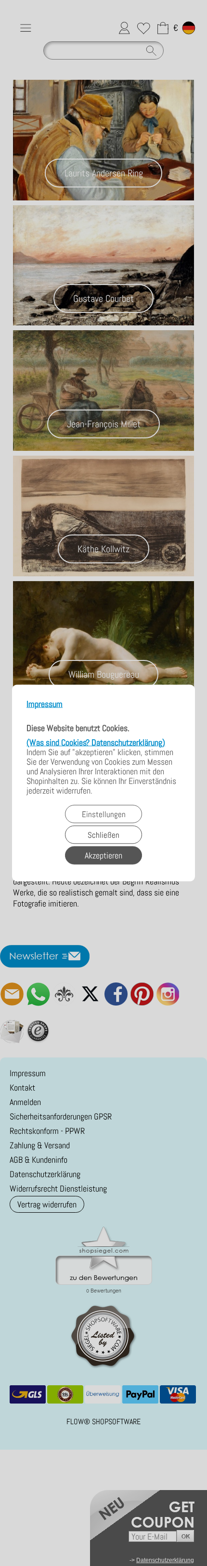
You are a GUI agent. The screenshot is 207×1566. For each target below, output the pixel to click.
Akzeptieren (103, 855)
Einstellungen (104, 814)
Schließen (103, 835)
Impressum (44, 704)
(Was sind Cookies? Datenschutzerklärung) (95, 742)
